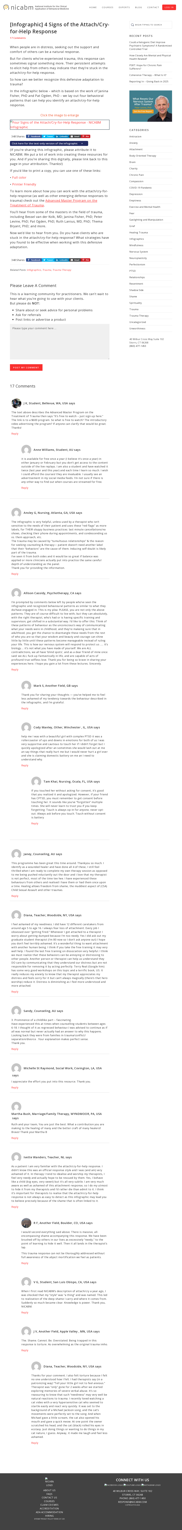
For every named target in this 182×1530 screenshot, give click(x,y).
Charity (133, 168)
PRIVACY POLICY (47, 1519)
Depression (135, 194)
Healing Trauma (138, 232)
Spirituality (135, 302)
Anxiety (133, 142)
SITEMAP (37, 1519)
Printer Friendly (24, 184)
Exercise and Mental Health (144, 206)
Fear (131, 213)
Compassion (136, 181)
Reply (14, 433)
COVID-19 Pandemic (140, 187)
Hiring (49, 1515)
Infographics (34, 269)
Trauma (46, 269)
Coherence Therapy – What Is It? (148, 75)
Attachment (135, 149)
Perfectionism (137, 264)
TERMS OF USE (59, 1519)
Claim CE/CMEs (49, 1504)
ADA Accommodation (49, 1512)
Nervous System (138, 251)
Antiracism (135, 136)
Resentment (136, 283)
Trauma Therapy (61, 269)
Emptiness (135, 200)
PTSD (132, 270)
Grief (132, 226)
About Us (49, 1490)
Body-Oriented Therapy (142, 155)
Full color (19, 177)
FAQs (49, 1494)
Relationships (137, 277)
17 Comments (18, 38)
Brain (132, 162)
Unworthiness (137, 328)
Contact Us (49, 1497)
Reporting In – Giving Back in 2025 (148, 81)
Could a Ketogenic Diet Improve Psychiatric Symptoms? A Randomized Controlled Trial (150, 46)
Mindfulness (136, 245)
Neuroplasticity (138, 258)
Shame (133, 296)
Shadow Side (136, 290)
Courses (49, 1501)
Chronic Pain (136, 174)
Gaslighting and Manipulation (146, 219)
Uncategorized (137, 322)
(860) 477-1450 (137, 346)
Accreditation (49, 1508)
